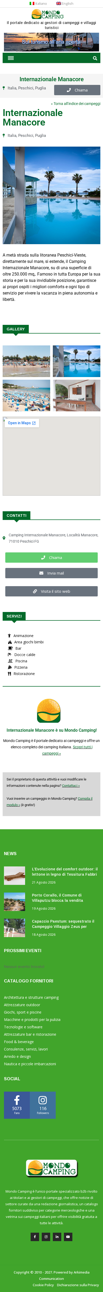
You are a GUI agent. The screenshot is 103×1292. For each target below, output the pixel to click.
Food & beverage (19, 1041)
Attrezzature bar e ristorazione (30, 1034)
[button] (77, 90)
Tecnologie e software (23, 1026)
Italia (12, 88)
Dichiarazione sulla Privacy (78, 1285)
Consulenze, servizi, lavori (26, 1049)
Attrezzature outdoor (22, 1004)
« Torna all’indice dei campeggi (75, 104)
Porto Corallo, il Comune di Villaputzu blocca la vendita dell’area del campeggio (57, 900)
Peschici (25, 88)
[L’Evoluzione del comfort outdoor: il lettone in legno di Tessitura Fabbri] (16, 876)
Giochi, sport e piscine (22, 1012)
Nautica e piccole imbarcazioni (30, 1063)
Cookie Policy (43, 1285)
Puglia (40, 88)
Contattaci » (71, 786)
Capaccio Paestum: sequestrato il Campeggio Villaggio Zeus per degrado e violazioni (63, 926)
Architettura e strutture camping (31, 997)
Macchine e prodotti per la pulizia (32, 1019)
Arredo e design (17, 1056)
